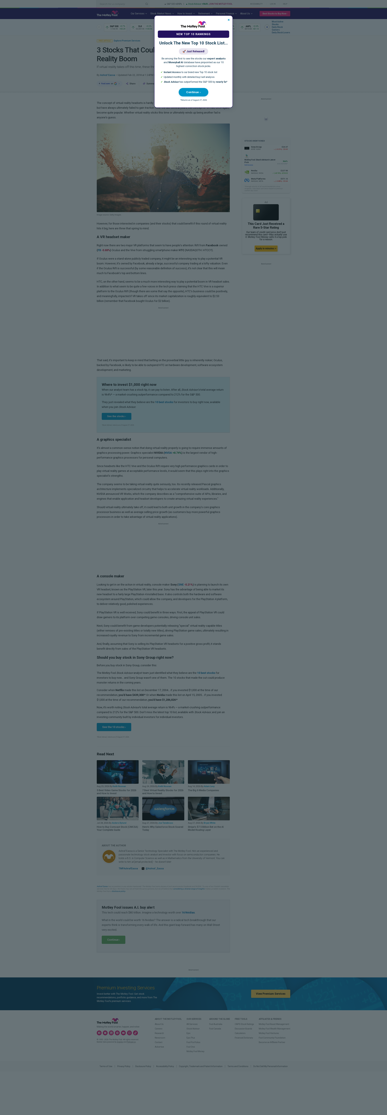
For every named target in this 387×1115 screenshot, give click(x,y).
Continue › (193, 92)
